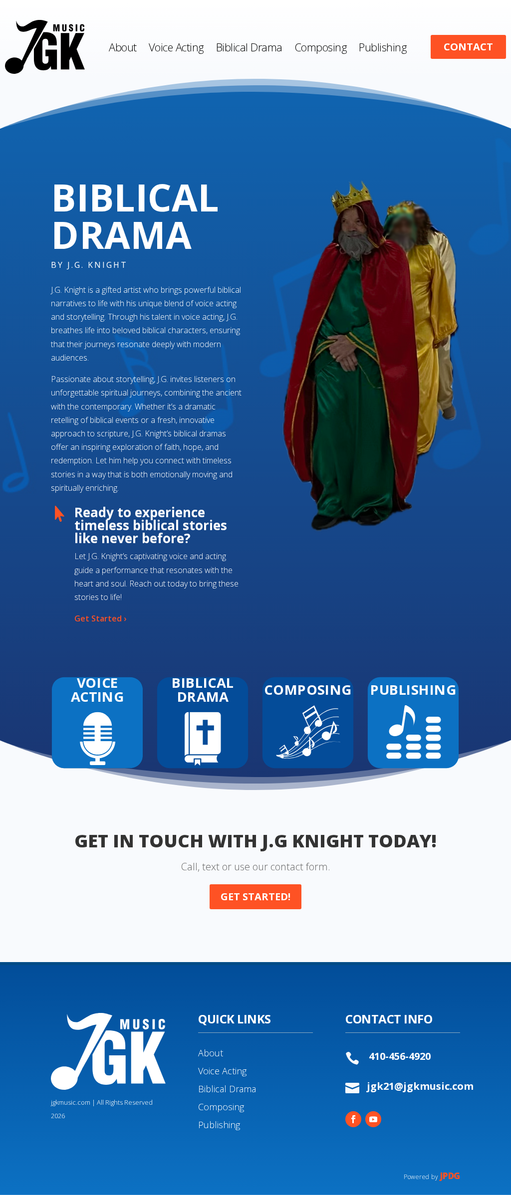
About (210, 1053)
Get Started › (100, 618)
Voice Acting (222, 1071)
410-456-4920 (400, 1056)
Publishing (219, 1125)
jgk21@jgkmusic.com (420, 1086)
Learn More (97, 732)
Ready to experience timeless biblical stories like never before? (150, 525)
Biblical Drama (227, 1089)
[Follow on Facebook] (353, 1119)
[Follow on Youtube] (373, 1119)
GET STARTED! (255, 896)
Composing (221, 1107)
